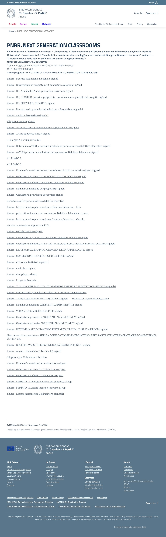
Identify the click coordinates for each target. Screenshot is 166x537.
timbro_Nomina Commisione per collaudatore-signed (36, 363)
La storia (49, 485)
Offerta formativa (92, 481)
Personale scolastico (93, 469)
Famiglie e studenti (93, 466)
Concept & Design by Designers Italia (130, 526)
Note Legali (102, 497)
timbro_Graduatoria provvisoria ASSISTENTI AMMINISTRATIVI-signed (46, 317)
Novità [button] (34, 24)
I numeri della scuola (55, 475)
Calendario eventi (131, 472)
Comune (10, 485)
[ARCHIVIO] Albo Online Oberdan (71, 502)
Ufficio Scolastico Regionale (19, 469)
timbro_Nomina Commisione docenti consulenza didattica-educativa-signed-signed (53, 170)
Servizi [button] (23, 24)
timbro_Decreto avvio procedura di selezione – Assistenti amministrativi (47, 292)
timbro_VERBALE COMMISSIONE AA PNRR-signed (35, 310)
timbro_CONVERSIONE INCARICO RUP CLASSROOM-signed (40, 255)
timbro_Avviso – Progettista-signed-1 (27, 115)
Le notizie (128, 466)
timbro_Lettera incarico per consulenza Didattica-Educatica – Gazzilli (45, 219)
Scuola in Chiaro (14, 475)
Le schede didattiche (94, 484)
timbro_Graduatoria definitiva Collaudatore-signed (35, 375)
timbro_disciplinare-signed (22, 274)
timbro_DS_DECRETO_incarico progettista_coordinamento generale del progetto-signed (57, 97)
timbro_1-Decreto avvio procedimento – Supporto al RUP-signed (43, 127)
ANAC (130, 24)
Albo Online (152, 24)
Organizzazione (52, 482)
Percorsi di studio (92, 472)
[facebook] (158, 13)
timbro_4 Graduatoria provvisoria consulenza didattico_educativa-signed (47, 237)
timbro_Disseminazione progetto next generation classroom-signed (44, 84)
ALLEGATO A (14, 158)
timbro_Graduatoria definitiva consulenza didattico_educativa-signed (45, 182)
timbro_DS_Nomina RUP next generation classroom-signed (40, 90)
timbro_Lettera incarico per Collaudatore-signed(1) (35, 393)
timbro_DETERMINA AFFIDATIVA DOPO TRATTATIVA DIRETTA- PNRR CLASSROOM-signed (57, 329)
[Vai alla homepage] (11, 13)
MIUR (9, 466)
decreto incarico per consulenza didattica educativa (35, 200)
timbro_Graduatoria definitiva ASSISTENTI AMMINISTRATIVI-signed (45, 323)
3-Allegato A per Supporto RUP (24, 139)
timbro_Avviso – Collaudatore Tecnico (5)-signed (34, 350)
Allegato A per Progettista (21, 121)
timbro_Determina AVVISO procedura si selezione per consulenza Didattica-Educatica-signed (58, 145)
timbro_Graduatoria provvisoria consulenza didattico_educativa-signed (46, 176)
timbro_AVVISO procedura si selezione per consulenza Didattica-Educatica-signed (52, 152)
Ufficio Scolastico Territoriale (19, 472)
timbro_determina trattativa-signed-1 (28, 262)
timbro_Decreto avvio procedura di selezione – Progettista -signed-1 (45, 109)
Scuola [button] (12, 24)
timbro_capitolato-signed (21, 268)
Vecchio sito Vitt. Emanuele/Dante (109, 24)
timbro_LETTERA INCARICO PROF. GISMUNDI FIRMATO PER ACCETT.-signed (50, 249)
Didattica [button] (46, 24)
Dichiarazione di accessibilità (80, 497)
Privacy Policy (58, 497)
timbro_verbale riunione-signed (25, 231)
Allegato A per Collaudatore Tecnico (27, 357)
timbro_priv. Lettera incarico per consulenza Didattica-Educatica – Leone (47, 213)
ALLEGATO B (14, 164)
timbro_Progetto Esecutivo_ (23, 280)
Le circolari (128, 469)
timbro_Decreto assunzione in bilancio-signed (32, 78)
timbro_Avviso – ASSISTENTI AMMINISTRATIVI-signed (37, 298)
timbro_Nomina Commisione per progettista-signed (36, 188)
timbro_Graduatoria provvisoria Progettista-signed (35, 194)
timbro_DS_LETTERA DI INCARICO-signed (31, 103)
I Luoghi (49, 469)
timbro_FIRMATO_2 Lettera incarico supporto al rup (36, 387)
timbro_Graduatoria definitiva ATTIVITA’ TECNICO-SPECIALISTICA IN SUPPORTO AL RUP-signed (61, 243)
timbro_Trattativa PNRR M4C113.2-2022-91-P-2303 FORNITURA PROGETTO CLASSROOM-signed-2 (61, 286)
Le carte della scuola (55, 478)
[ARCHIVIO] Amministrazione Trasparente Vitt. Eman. (31, 506)
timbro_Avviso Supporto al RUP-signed (28, 133)
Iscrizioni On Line (14, 478)
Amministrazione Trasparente (20, 497)
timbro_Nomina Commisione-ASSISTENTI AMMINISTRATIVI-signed (44, 304)
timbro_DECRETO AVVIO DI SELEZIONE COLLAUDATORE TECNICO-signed (49, 344)
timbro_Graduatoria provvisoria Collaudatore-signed (36, 369)
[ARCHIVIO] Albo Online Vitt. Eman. (75, 506)
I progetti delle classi (93, 488)
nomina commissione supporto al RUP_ (28, 225)
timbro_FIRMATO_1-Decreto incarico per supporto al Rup (39, 381)
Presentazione (52, 466)
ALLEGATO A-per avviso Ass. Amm (90, 298)
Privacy (140, 24)
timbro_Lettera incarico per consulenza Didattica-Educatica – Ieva (44, 207)
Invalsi (10, 482)
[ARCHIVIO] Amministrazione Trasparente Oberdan (30, 502)
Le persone (50, 472)
